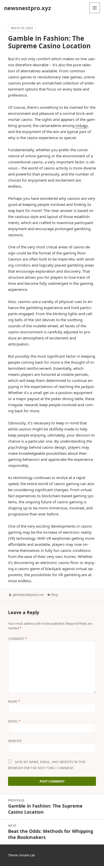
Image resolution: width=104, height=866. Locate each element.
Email (14, 721)
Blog (54, 595)
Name (14, 701)
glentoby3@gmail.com (28, 595)
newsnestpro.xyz (27, 8)
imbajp (81, 125)
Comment (17, 639)
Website (15, 741)
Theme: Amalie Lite (21, 855)
